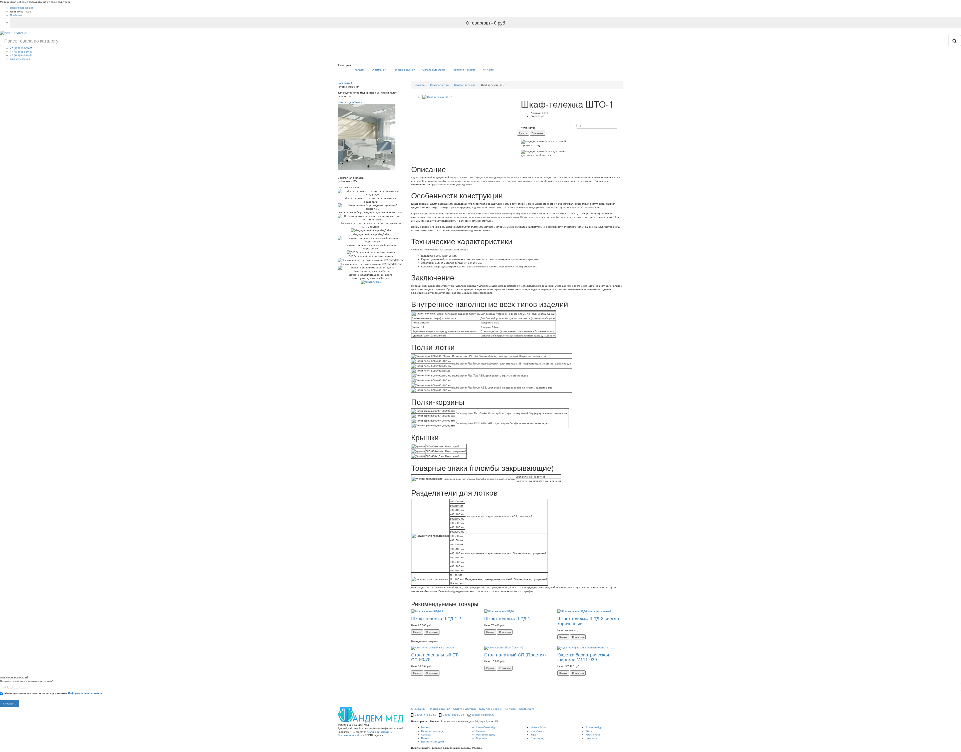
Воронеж (481, 738)
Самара (426, 734)
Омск (589, 731)
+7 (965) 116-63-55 (21, 48)
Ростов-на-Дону (485, 734)
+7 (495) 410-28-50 (21, 55)
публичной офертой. (379, 731)
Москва (425, 727)
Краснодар (592, 738)
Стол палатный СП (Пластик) (515, 654)
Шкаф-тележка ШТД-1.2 (436, 618)
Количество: (528, 127)
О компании (379, 69)
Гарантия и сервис (490, 708)
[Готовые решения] (366, 136)
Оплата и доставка (433, 69)
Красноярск (593, 734)
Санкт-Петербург (486, 727)
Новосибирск (538, 727)
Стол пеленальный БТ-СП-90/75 (435, 657)
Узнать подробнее (350, 102)
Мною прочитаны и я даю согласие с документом (54, 693)
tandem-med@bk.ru (21, 8)
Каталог (359, 69)
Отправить (9, 703)
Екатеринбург (594, 727)
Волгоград (537, 738)
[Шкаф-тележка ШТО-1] (467, 97)
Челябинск (537, 731)
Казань (480, 731)
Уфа (533, 734)
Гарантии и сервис (464, 69)
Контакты (488, 69)
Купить (523, 133)
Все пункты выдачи (432, 741)
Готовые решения (404, 69)
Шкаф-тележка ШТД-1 (507, 618)
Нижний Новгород (432, 731)
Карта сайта (526, 708)
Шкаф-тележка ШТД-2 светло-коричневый (588, 620)
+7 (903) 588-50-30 (21, 51)
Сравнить (537, 133)
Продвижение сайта (350, 735)
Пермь (425, 738)
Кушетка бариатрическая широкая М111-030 (583, 657)
